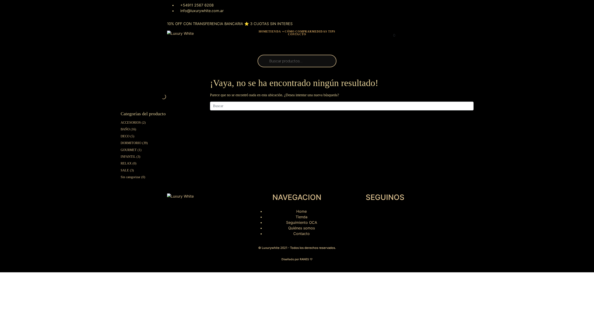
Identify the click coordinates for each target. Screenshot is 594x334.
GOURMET (129, 150)
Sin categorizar (130, 177)
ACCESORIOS (131, 122)
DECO (125, 136)
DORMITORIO (131, 143)
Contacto (297, 34)
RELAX (126, 163)
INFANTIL (128, 156)
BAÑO (125, 129)
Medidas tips (323, 31)
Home (263, 31)
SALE (125, 170)
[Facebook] (242, 8)
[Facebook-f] (362, 214)
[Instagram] (229, 8)
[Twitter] (255, 8)
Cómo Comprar (298, 31)
